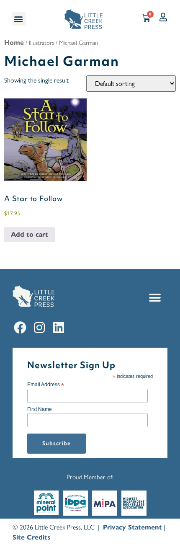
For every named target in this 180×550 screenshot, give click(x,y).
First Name (39, 409)
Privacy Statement (132, 527)
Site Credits (31, 537)
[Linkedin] (58, 327)
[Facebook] (20, 327)
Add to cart (29, 234)
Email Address (45, 384)
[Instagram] (39, 327)
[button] (19, 19)
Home (14, 42)
